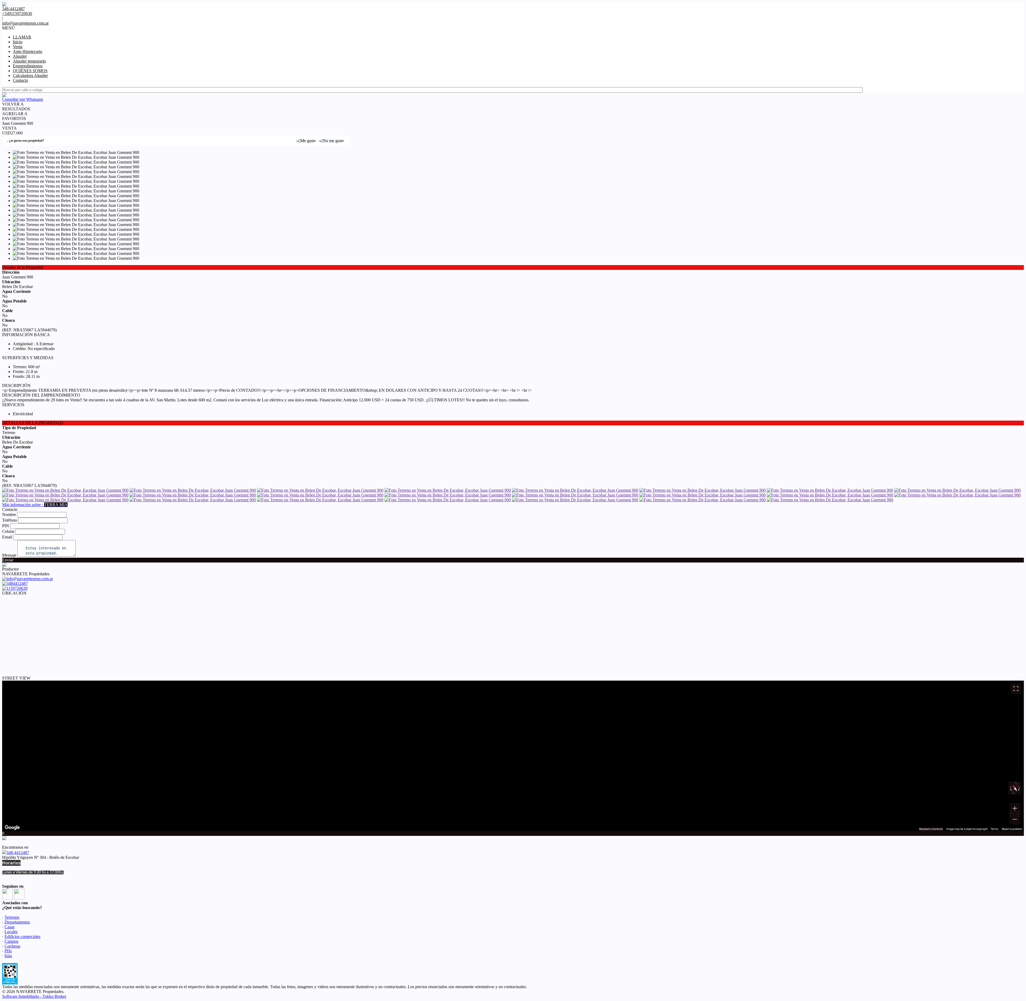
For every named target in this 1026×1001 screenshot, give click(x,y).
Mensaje (9, 555)
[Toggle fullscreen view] (1016, 688)
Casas (9, 927)
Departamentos (17, 922)
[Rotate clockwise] (1019, 788)
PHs (8, 951)
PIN (5, 525)
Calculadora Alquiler (30, 75)
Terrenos (12, 917)
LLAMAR (22, 37)
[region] (513, 756)
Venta (17, 46)
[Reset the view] (1014, 788)
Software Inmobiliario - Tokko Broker (34, 996)
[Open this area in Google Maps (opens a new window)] (12, 827)
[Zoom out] (1014, 819)
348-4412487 (17, 852)
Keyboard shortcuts (931, 829)
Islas (8, 955)
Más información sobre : (35, 504)
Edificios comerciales (22, 936)
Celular (8, 531)
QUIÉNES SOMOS (30, 70)
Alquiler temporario (29, 61)
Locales (11, 931)
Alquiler (20, 56)
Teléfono (9, 520)
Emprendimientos (27, 66)
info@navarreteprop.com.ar (25, 23)
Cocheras (12, 946)
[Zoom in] (1014, 808)
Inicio (17, 42)
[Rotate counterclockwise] (1010, 788)
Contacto (20, 80)
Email (7, 537)
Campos (11, 941)
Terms (994, 829)
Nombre (9, 514)
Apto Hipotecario (27, 51)
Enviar (7, 560)
